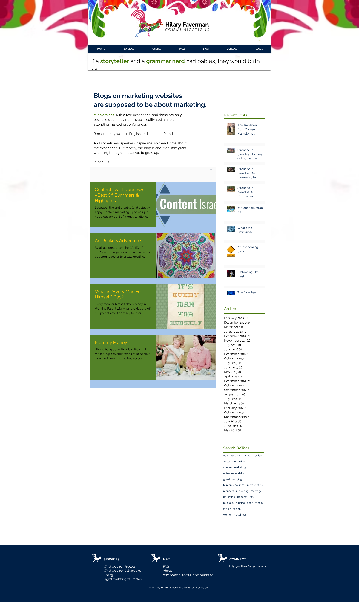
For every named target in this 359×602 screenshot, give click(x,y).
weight (237, 508)
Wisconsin (229, 461)
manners (228, 491)
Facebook (236, 455)
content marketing (234, 467)
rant (252, 496)
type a (227, 508)
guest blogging (232, 479)
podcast (242, 496)
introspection (255, 485)
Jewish (257, 455)
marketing (242, 491)
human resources (233, 485)
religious (228, 502)
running (240, 502)
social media (255, 502)
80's (225, 455)
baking (242, 461)
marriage (256, 491)
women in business (234, 514)
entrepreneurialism (234, 473)
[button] (211, 169)
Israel (248, 455)
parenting (229, 496)
